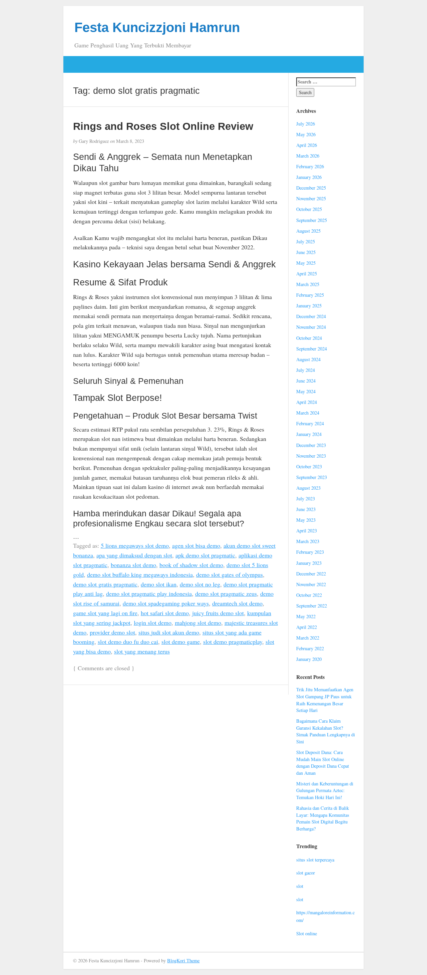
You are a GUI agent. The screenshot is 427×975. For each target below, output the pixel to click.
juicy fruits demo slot (218, 613)
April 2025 (306, 273)
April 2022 (306, 627)
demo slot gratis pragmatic (105, 584)
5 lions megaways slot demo (135, 545)
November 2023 (311, 456)
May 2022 (306, 616)
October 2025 (309, 209)
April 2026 (306, 145)
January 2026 (309, 177)
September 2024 (311, 348)
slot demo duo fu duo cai (128, 642)
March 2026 (307, 156)
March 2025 (307, 284)
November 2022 (311, 584)
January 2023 (309, 563)
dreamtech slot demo (237, 603)
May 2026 (306, 134)
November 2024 (311, 327)
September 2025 (311, 220)
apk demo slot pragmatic (205, 555)
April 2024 (306, 402)
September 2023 (311, 477)
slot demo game (180, 642)
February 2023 (310, 552)
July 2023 (305, 498)
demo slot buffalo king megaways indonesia (140, 574)
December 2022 (311, 573)
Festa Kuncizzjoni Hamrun (157, 27)
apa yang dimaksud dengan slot (134, 555)
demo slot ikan (158, 584)
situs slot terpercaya (315, 860)
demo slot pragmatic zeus (226, 593)
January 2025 (309, 305)
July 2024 (305, 370)
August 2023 (308, 488)
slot (299, 886)
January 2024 (309, 434)
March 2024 (307, 413)
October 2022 (309, 595)
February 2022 (310, 648)
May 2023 (306, 520)
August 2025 (308, 231)
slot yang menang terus (142, 651)
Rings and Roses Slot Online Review (163, 126)
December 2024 (311, 316)
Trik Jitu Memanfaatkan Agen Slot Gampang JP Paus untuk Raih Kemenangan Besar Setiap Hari (324, 699)
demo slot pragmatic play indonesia (149, 593)
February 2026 (310, 166)
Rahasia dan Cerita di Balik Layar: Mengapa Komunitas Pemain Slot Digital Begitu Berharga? (322, 818)
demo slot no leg (200, 584)
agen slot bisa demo (196, 545)
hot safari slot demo (165, 613)
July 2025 (305, 241)
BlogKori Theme (183, 960)
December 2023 (311, 445)
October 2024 (309, 338)
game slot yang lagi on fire (105, 613)
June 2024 (306, 381)
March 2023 (307, 541)
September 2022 (311, 605)
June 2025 (306, 252)
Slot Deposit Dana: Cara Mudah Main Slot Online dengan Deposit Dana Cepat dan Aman (322, 762)
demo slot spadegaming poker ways (166, 603)
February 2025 (310, 295)
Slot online (306, 933)
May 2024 (306, 391)
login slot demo (152, 623)
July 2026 (305, 123)
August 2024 (308, 359)
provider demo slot (112, 632)
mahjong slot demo (198, 623)
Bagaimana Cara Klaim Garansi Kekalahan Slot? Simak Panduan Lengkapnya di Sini (325, 731)
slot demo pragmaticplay (232, 642)
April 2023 (306, 530)
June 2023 (306, 509)
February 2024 (310, 423)
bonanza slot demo (133, 565)
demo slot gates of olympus (229, 574)
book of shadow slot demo (191, 565)
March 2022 (307, 638)
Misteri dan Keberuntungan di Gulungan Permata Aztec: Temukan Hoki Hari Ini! (324, 790)
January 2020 (309, 659)
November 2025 (311, 198)
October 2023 (309, 466)
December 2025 (311, 188)
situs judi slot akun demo (168, 632)
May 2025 (306, 263)
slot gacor (305, 873)
